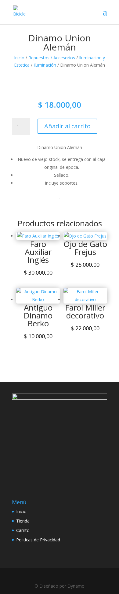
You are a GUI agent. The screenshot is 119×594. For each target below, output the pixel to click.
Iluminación (45, 65)
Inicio (19, 58)
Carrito (23, 530)
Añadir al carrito (67, 126)
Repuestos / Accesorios (51, 58)
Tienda (23, 521)
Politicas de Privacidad (38, 540)
